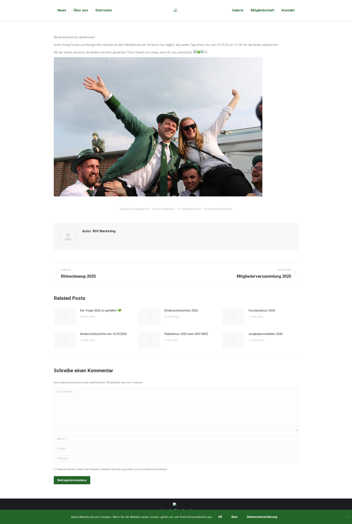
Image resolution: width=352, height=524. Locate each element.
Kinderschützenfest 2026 (181, 310)
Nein (234, 516)
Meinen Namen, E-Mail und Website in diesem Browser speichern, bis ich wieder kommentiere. (112, 469)
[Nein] (347, 517)
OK (220, 516)
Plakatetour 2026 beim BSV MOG (186, 334)
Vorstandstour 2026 (261, 310)
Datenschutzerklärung (262, 516)
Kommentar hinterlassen (218, 208)
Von (163, 208)
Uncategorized (140, 208)
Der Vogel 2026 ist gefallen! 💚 (101, 310)
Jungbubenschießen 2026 (265, 334)
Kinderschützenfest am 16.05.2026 (104, 334)
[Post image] (65, 317)
